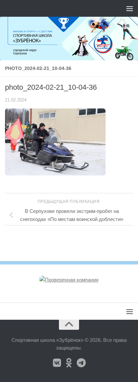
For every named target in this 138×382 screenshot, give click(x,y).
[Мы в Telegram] (81, 363)
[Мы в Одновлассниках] (69, 363)
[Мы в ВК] (57, 363)
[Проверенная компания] (69, 280)
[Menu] (129, 8)
